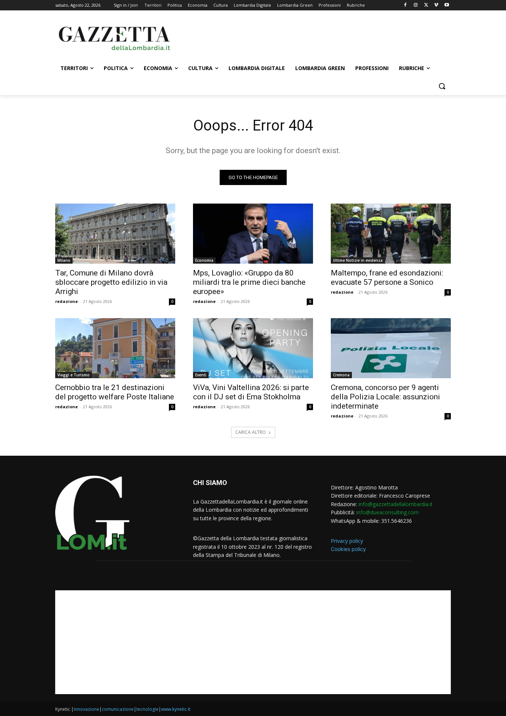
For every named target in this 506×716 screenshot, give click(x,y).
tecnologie (147, 709)
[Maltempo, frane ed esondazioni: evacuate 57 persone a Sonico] (391, 234)
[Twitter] (426, 5)
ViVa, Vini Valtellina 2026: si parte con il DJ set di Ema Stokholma (251, 392)
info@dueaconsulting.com (387, 512)
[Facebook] (405, 5)
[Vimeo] (436, 5)
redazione (66, 301)
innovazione (86, 709)
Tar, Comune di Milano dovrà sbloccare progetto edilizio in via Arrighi (111, 282)
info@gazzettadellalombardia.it (396, 504)
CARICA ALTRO (250, 432)
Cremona (341, 374)
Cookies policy (348, 549)
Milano (63, 260)
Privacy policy (347, 540)
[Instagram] (416, 5)
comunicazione (118, 709)
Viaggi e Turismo (73, 374)
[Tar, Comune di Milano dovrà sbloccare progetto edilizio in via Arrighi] (115, 234)
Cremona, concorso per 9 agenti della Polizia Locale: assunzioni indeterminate (385, 396)
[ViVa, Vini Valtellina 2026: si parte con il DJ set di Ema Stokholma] (253, 348)
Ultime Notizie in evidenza (358, 260)
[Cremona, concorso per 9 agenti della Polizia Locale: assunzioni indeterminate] (391, 348)
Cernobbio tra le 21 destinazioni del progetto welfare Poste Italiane (114, 392)
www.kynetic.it (175, 709)
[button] (442, 86)
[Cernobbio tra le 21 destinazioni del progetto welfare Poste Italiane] (115, 348)
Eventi (200, 374)
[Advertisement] (308, 37)
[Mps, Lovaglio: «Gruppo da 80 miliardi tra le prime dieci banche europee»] (253, 234)
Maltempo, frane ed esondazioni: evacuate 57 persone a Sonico (387, 277)
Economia (204, 260)
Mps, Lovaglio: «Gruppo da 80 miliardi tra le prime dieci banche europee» (249, 282)
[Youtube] (446, 5)
